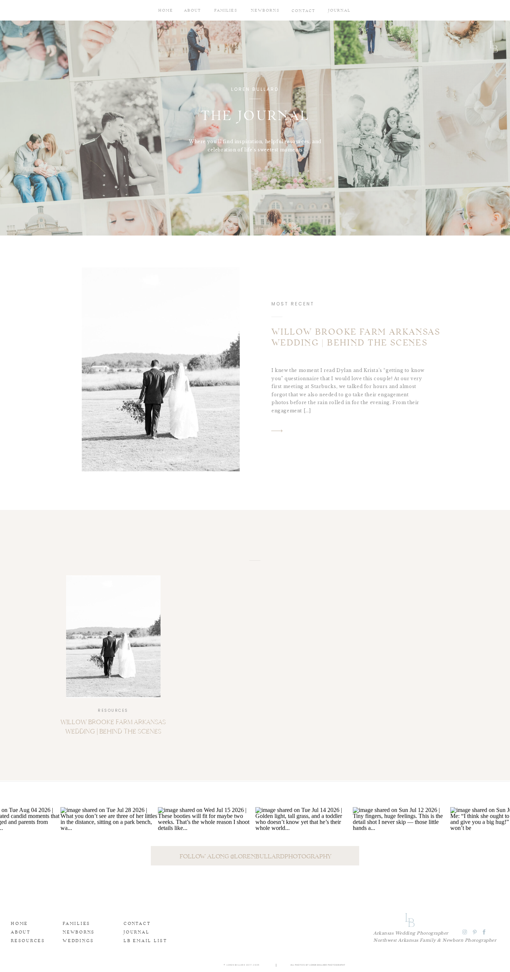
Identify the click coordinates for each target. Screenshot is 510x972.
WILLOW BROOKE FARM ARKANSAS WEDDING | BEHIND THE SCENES (355, 338)
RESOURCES (113, 710)
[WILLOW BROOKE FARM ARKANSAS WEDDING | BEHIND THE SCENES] (161, 369)
